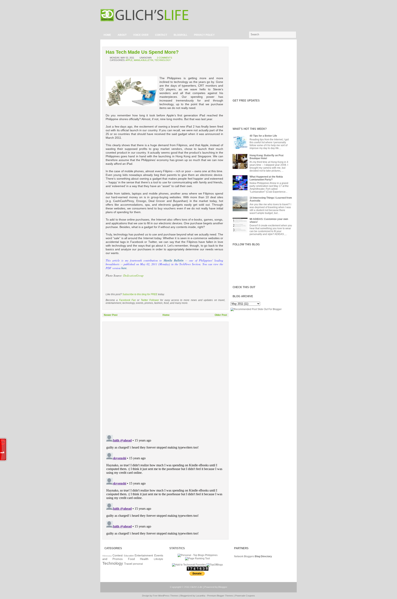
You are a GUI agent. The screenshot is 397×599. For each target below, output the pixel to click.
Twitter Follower (150, 300)
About (122, 34)
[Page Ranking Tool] (197, 558)
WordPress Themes (168, 595)
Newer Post (110, 315)
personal (138, 563)
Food (131, 559)
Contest (117, 555)
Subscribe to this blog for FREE (139, 294)
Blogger (222, 587)
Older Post (221, 315)
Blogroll (180, 34)
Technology (162, 60)
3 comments (164, 57)
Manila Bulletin (143, 60)
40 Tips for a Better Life (263, 135)
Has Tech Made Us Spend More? (142, 52)
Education (129, 555)
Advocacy (107, 556)
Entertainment (144, 555)
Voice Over (140, 34)
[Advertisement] (248, 15)
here (124, 268)
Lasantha (200, 595)
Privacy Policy (204, 34)
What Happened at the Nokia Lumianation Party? (266, 178)
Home (107, 34)
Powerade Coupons (245, 595)
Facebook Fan (127, 300)
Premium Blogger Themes (220, 595)
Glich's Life (196, 587)
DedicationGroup (133, 275)
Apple (129, 60)
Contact (161, 34)
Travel (128, 563)
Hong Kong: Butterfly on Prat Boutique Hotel (266, 157)
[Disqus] (165, 375)
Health (144, 559)
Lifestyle (158, 559)
